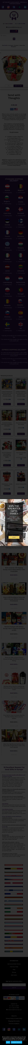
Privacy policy (16, 1042)
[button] (26, 501)
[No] (26, 1040)
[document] (14, 522)
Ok (8, 1042)
